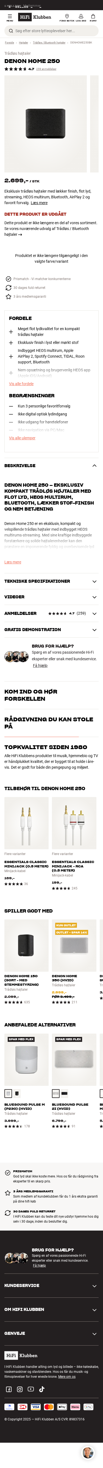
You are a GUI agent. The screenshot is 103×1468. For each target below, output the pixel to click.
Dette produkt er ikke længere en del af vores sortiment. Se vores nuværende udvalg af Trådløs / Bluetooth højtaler (51, 229)
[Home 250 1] (45, 123)
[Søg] (11, 31)
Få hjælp (40, 665)
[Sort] (17, 1093)
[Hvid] (8, 1093)
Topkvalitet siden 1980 (45, 747)
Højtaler (23, 42)
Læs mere (39, 203)
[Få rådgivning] (88, 1453)
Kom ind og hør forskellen (30, 695)
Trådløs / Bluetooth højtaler (49, 42)
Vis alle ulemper (22, 438)
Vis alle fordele (21, 384)
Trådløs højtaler (17, 53)
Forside (9, 42)
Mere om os (67, 1377)
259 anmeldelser (46, 68)
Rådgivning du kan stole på (48, 723)
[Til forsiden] (34, 17)
